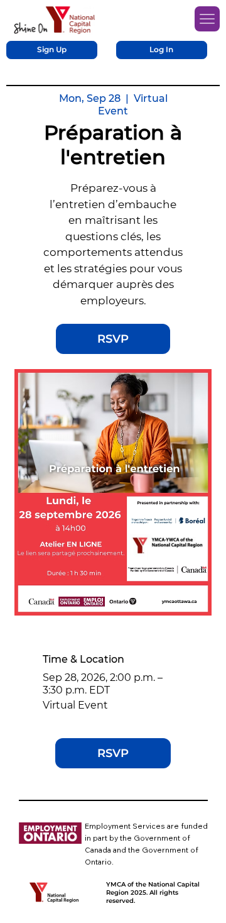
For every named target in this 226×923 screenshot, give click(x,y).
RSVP (113, 339)
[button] (51, 50)
